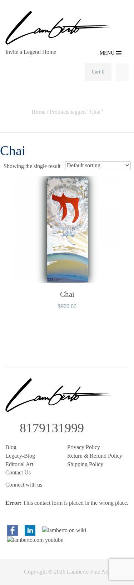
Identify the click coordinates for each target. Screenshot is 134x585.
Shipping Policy (85, 464)
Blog (10, 447)
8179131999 (52, 428)
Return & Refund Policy (94, 456)
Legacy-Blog (20, 456)
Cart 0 (98, 72)
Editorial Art (19, 464)
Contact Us (18, 472)
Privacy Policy (83, 447)
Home (38, 112)
